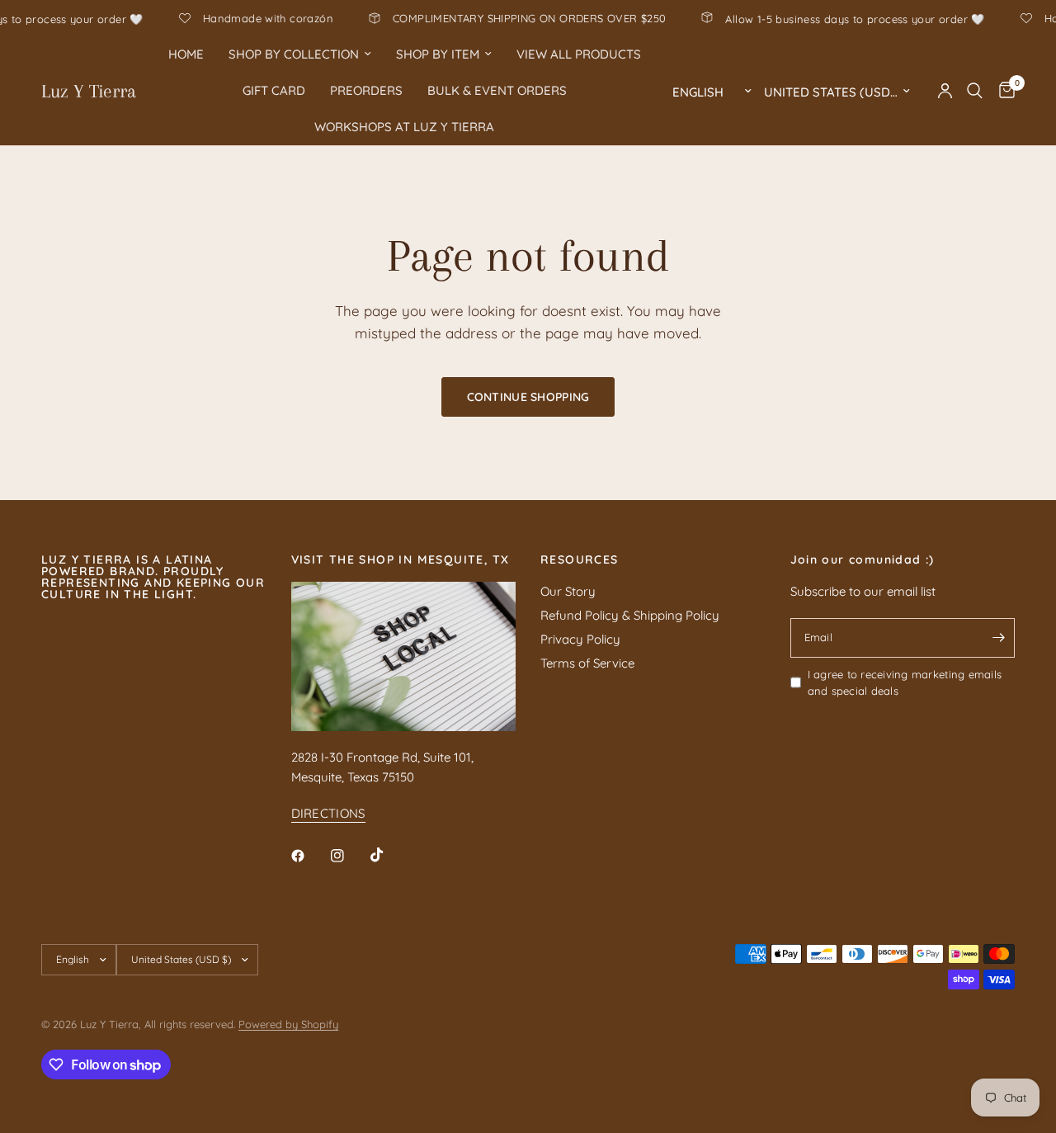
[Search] (975, 90)
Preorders (366, 90)
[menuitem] (186, 54)
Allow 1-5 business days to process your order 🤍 (878, 18)
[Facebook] (309, 856)
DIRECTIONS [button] (328, 813)
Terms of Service (587, 663)
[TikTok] (388, 855)
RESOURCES (579, 559)
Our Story (568, 591)
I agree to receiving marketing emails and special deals (905, 683)
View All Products (578, 54)
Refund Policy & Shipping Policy (629, 615)
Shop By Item (437, 54)
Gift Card (274, 90)
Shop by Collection (294, 54)
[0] (1003, 90)
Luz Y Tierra (88, 91)
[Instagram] (349, 856)
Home (186, 54)
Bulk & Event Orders (497, 90)
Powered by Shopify (288, 1024)
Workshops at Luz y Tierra (404, 127)
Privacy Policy (580, 639)
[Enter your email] (998, 638)
